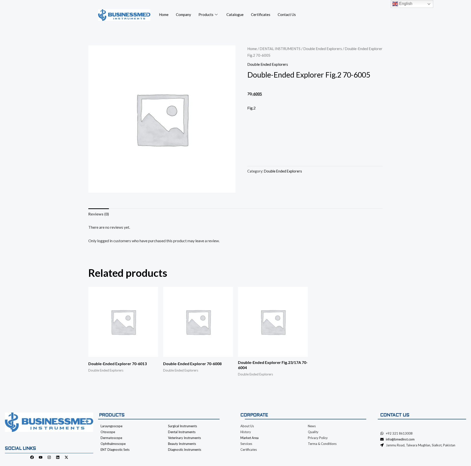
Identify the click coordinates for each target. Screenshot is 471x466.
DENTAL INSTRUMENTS (280, 48)
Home (164, 14)
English (405, 3)
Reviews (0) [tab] (98, 214)
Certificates (260, 14)
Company (183, 14)
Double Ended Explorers (322, 48)
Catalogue (235, 14)
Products (205, 14)
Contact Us (287, 14)
